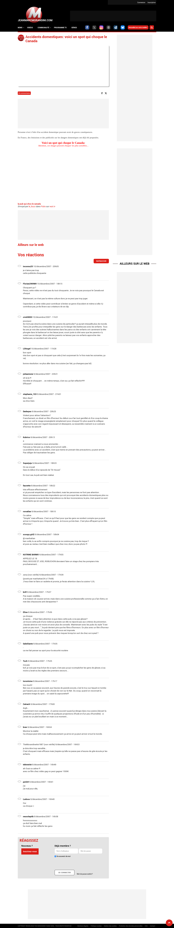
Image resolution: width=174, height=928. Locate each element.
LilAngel (27, 348)
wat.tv (52, 206)
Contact (152, 926)
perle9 (26, 781)
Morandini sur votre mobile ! (138, 27)
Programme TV (60, 27)
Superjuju (27, 463)
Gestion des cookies (110, 926)
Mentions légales (82, 926)
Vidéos (30, 27)
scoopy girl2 (28, 534)
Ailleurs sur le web (134, 263)
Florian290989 (30, 283)
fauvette (27, 485)
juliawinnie (28, 374)
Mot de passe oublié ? (85, 874)
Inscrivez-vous (30, 851)
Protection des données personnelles (130, 926)
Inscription (152, 2)
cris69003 (27, 317)
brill (25, 592)
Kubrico (26, 437)
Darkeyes (27, 411)
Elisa (25, 612)
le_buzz (31, 206)
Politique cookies (96, 926)
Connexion (141, 2)
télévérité (27, 764)
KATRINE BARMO (31, 554)
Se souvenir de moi (64, 856)
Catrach (26, 704)
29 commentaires (24, 93)
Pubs (43, 206)
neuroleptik (28, 816)
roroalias (27, 511)
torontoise (28, 681)
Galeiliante (28, 643)
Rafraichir (101, 261)
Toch (25, 661)
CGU (146, 926)
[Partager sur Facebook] (102, 93)
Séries (74, 27)
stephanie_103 (30, 394)
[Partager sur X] (106, 93)
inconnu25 (28, 266)
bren (25, 727)
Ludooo (26, 799)
